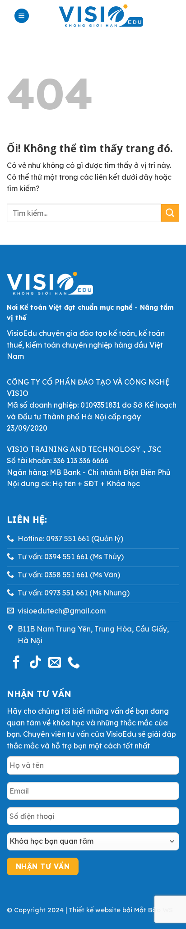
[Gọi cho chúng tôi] (73, 663)
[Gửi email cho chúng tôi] (54, 663)
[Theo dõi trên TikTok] (35, 663)
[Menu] (21, 16)
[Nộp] (170, 213)
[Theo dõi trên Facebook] (16, 663)
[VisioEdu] (101, 16)
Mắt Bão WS (153, 910)
